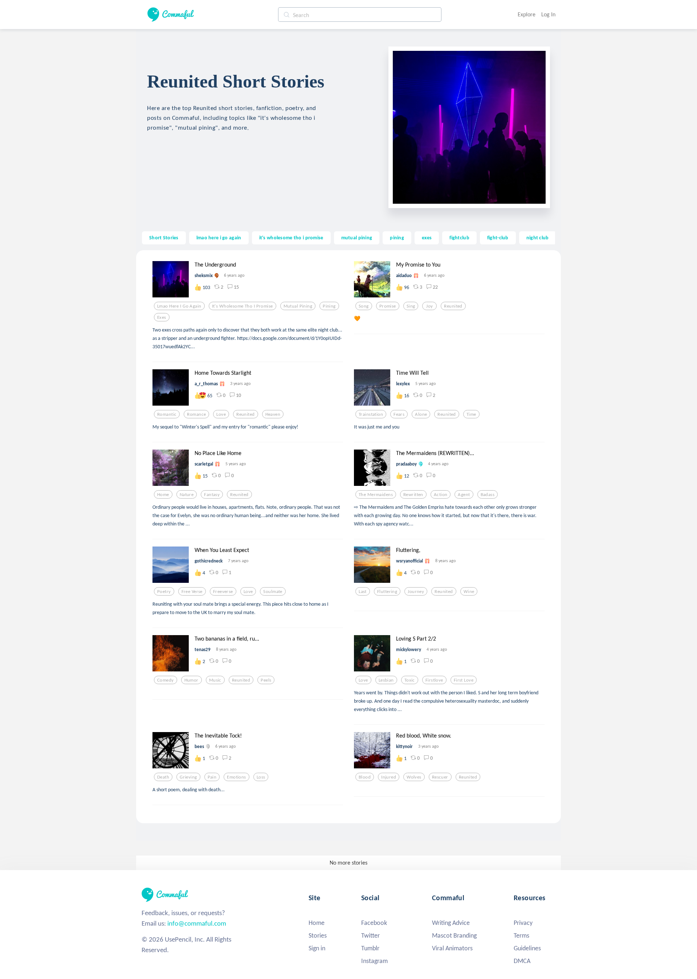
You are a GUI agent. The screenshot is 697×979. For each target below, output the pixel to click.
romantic (166, 414)
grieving (188, 777)
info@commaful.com (196, 923)
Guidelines (527, 948)
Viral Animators (452, 948)
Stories (318, 935)
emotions (236, 777)
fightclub (459, 237)
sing (411, 306)
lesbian (386, 680)
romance (196, 414)
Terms (521, 935)
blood (365, 777)
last (363, 591)
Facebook (374, 923)
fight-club (498, 237)
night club (537, 237)
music (215, 680)
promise (387, 306)
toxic (409, 680)
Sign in (317, 948)
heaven (273, 414)
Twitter (370, 935)
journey (416, 591)
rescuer (440, 777)
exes (427, 237)
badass (488, 494)
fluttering (387, 591)
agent (464, 494)
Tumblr (370, 948)
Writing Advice (451, 923)
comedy (165, 680)
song (364, 306)
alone (421, 414)
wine (469, 591)
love (221, 414)
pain (212, 777)
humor (191, 680)
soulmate (272, 591)
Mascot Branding (454, 935)
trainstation (371, 414)
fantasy (212, 494)
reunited (453, 306)
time (471, 414)
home (163, 494)
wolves (414, 777)
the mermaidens (376, 494)
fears (399, 414)
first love (463, 680)
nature (187, 494)
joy (429, 306)
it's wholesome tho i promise (291, 237)
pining (397, 237)
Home (317, 923)
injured (388, 777)
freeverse (223, 591)
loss (261, 777)
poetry (164, 591)
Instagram (374, 961)
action (441, 494)
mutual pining (356, 237)
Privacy (523, 923)
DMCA (522, 961)
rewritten (413, 494)
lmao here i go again (218, 237)
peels (266, 680)
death (163, 777)
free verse (192, 591)
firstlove (434, 680)
